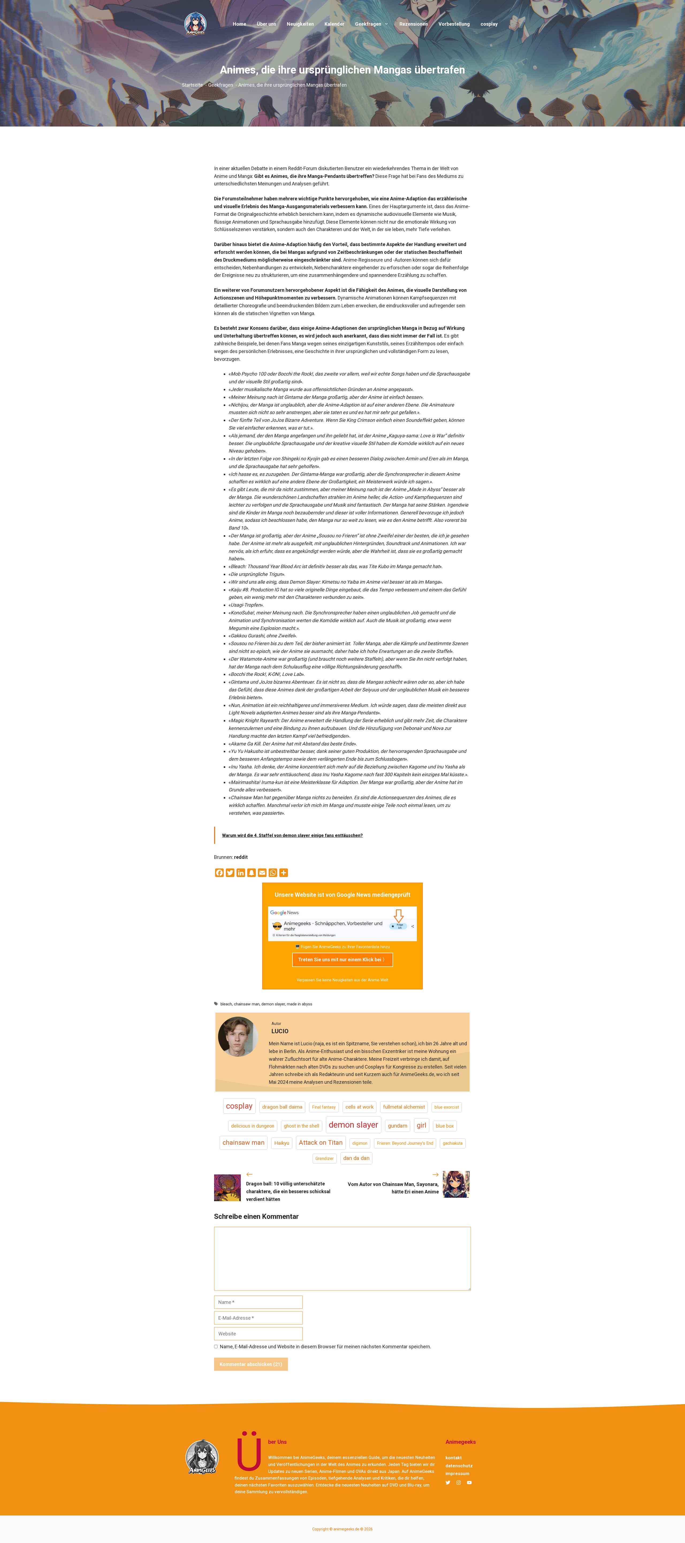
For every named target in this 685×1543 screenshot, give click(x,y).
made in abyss (299, 1004)
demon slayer (273, 1004)
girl (421, 1125)
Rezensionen (413, 24)
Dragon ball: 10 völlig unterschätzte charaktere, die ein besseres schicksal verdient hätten (288, 1191)
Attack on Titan (321, 1142)
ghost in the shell (301, 1126)
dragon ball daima (282, 1107)
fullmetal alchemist (404, 1107)
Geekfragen (368, 24)
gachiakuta (453, 1143)
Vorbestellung (454, 24)
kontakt (454, 1457)
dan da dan (356, 1158)
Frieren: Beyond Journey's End (405, 1143)
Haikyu (281, 1143)
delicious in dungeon (252, 1126)
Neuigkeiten (300, 24)
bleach (226, 1004)
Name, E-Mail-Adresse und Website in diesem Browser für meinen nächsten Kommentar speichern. (325, 1346)
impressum (457, 1473)
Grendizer (324, 1158)
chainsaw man (247, 1004)
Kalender (334, 24)
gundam (397, 1126)
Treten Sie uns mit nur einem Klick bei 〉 (342, 959)
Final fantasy (324, 1107)
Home (239, 24)
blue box (445, 1126)
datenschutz (459, 1465)
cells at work (359, 1107)
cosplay (489, 24)
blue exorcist (447, 1107)
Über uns (266, 24)
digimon (359, 1143)
